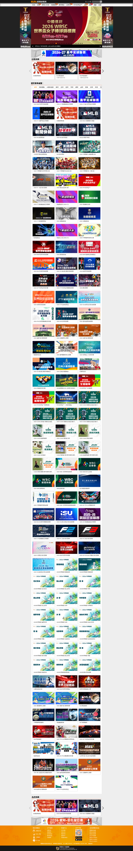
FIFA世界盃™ (77, 5)
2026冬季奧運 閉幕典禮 (86, 572)
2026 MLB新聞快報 (39, 137)
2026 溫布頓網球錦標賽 (86, 321)
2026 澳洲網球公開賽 (40, 705)
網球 (76, 87)
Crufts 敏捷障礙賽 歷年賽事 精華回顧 (90, 455)
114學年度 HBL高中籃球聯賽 (88, 756)
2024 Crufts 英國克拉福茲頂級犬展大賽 (90, 421)
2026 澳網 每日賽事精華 (63, 705)
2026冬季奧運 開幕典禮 (63, 572)
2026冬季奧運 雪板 (85, 655)
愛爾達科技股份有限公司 (46, 843)
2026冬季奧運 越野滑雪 (40, 622)
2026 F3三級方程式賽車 (86, 538)
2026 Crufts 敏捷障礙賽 (40, 438)
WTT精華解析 (83, 722)
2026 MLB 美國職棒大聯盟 (87, 121)
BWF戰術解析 (83, 75)
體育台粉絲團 (93, 832)
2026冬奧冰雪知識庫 (85, 672)
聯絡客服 (63, 833)
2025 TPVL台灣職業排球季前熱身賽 (67, 739)
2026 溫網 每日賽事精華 (40, 338)
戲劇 (95, 5)
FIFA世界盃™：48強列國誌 (64, 405)
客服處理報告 (64, 837)
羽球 (72, 87)
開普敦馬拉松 (37, 355)
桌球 (81, 87)
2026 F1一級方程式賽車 (40, 187)
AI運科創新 (50, 87)
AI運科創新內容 (38, 689)
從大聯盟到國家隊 (85, 488)
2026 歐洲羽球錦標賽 (85, 271)
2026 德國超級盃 (61, 221)
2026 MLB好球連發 (62, 137)
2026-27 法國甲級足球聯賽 (41, 121)
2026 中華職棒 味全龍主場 (64, 171)
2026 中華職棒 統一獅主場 (87, 171)
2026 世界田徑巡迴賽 (40, 304)
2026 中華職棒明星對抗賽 (87, 237)
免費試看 (49, 830)
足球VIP (68, 5)
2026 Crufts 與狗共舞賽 (86, 438)
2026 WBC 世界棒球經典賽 (64, 471)
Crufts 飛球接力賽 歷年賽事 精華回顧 (67, 455)
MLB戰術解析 (60, 75)
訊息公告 (63, 832)
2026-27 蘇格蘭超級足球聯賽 (42, 204)
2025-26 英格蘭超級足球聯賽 (88, 522)
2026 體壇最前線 (61, 254)
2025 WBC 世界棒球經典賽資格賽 (66, 505)
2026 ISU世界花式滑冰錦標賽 (88, 304)
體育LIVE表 (45, 5)
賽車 (86, 87)
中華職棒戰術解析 (39, 722)
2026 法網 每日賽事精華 (86, 338)
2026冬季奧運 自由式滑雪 (87, 622)
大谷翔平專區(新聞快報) (40, 154)
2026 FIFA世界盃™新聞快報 (41, 405)
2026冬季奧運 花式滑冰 (40, 589)
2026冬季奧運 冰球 (62, 605)
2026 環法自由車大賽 (63, 187)
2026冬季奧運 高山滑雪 (40, 605)
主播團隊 (38, 837)
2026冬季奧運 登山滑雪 (63, 589)
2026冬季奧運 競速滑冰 (40, 672)
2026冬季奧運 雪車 (85, 589)
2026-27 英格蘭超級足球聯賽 (65, 104)
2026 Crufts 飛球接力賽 (63, 438)
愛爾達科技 (38, 830)
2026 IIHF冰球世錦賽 (62, 321)
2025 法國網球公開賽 (85, 772)
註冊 (90, 1)
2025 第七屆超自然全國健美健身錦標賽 (44, 772)
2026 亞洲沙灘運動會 (63, 371)
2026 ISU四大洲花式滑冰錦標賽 (65, 522)
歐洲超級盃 (37, 237)
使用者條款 (49, 833)
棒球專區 (61, 5)
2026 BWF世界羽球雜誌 (63, 689)
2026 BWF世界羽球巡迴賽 (41, 254)
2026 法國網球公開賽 (63, 338)
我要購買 (54, 5)
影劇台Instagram (93, 839)
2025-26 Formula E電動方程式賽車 (89, 555)
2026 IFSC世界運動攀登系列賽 (42, 321)
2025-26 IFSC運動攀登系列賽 (65, 756)
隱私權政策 (49, 835)
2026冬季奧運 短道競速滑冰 (87, 639)
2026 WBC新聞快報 (39, 488)
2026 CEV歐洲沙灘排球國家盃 (42, 371)
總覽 (35, 87)
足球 (62, 87)
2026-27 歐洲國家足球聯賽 (41, 538)
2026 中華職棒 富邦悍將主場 (42, 171)
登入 (86, 1)
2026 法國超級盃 (84, 221)
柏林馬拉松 (37, 756)
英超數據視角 (60, 722)
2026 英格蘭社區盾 (85, 204)
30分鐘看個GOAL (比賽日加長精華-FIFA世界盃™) (70, 388)
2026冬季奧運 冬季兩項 (86, 605)
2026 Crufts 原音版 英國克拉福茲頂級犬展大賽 (47, 421)
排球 (91, 87)
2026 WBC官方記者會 (86, 471)
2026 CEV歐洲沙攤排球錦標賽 (65, 271)
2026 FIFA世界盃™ (85, 187)
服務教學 (63, 835)
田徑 (96, 87)
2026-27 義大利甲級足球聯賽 (88, 104)
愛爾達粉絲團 (93, 830)
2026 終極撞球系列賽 (40, 388)
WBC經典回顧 (61, 488)
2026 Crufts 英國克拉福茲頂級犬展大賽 (90, 405)
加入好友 (38, 840)
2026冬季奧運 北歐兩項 (63, 639)
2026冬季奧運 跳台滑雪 (63, 655)
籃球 (67, 87)
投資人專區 (38, 834)
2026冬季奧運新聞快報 (63, 672)
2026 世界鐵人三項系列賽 (87, 355)
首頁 (33, 5)
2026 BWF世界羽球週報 (63, 555)
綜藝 (100, 5)
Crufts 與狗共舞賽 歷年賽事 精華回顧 (44, 471)
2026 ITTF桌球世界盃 (63, 304)
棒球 (57, 87)
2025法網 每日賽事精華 (40, 789)
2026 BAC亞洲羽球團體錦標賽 (42, 522)
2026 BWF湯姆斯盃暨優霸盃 (87, 254)
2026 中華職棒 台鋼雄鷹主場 (88, 154)
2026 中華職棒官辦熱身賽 (41, 505)
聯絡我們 (90, 843)
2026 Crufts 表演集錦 (39, 455)
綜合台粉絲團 (93, 835)
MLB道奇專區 (60, 154)
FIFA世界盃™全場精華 (86, 388)
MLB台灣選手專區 (85, 137)
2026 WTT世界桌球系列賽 (41, 288)
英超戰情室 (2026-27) (63, 204)
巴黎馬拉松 (83, 371)
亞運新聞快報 (37, 75)
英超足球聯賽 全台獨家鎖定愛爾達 (44, 46)
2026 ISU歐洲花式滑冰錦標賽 (42, 572)
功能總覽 (49, 837)
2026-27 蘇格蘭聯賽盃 (40, 221)
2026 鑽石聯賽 (84, 288)
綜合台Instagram (93, 841)
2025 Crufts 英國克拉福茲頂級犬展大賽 (67, 421)
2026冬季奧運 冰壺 (62, 622)
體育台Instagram (93, 837)
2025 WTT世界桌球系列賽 (87, 739)
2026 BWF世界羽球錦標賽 (41, 104)
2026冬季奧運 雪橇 (39, 639)
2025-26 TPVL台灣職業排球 (87, 505)
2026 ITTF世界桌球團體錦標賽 (65, 288)
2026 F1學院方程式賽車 (40, 555)
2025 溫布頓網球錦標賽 (63, 772)
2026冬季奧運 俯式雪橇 (40, 655)
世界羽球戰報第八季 (85, 689)
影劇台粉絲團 (93, 833)
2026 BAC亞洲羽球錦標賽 (41, 271)
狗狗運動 (42, 87)
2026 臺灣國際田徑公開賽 (64, 355)
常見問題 (63, 830)
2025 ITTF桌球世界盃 (63, 789)
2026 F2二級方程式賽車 (63, 538)
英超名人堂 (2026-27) (63, 237)
